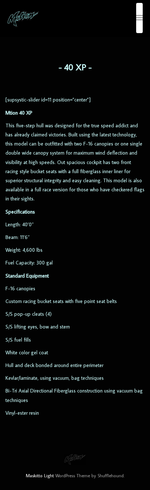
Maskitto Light (40, 475)
